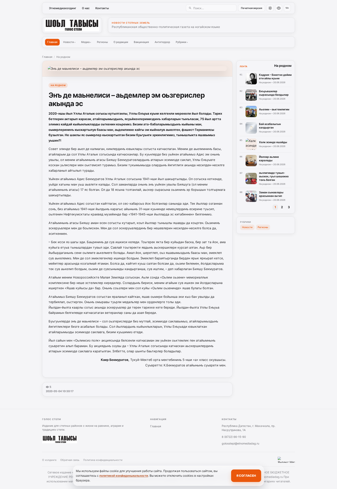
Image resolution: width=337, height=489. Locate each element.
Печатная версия (251, 8)
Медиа (86, 42)
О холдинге (49, 460)
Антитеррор (162, 42)
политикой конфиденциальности (123, 475)
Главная (52, 42)
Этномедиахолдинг (62, 8)
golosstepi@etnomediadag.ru (240, 443)
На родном (63, 56)
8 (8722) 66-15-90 (234, 436)
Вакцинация (141, 42)
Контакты (102, 8)
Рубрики (182, 42)
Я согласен (246, 475)
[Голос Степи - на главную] (72, 25)
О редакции (121, 42)
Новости (69, 42)
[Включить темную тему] (270, 8)
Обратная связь (69, 460)
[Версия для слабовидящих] (278, 8)
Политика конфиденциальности (102, 460)
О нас (86, 8)
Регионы (102, 42)
